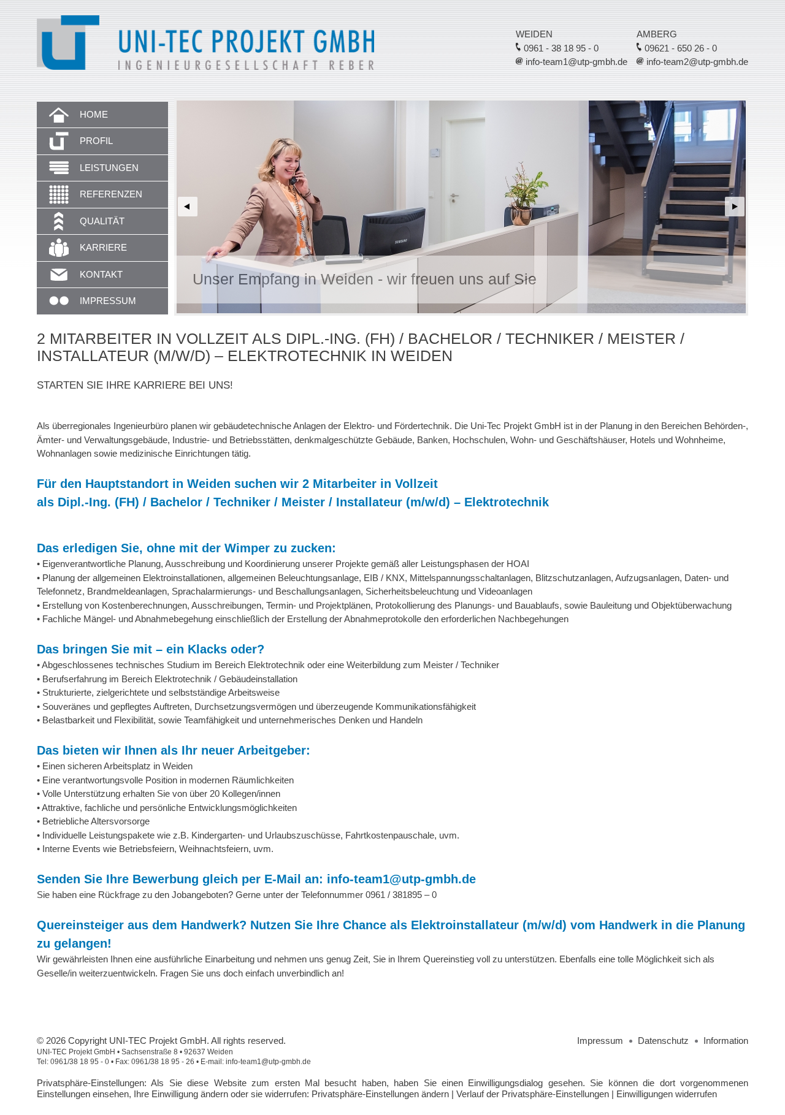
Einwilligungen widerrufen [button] (666, 1094)
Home (94, 114)
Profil (96, 140)
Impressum (108, 300)
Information (725, 1040)
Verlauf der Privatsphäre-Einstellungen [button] (532, 1094)
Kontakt (101, 274)
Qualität (102, 221)
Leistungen (109, 167)
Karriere (103, 247)
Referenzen (111, 194)
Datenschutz (663, 1040)
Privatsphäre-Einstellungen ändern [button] (380, 1094)
